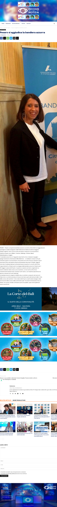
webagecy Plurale (29, 505)
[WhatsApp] (7, 38)
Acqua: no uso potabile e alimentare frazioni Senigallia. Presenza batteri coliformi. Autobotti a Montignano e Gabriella (18, 378)
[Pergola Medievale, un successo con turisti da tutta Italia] (24, 427)
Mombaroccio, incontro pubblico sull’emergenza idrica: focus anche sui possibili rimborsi (41, 435)
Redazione (3, 34)
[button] (54, 23)
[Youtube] (23, 394)
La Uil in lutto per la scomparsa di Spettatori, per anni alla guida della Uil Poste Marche (41, 417)
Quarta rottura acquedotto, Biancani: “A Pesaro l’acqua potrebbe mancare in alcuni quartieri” (7, 417)
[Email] (17, 38)
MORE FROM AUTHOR (19, 400)
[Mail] (16, 394)
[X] (4, 38)
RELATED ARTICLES (5, 400)
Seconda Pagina (7, 27)
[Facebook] (1, 38)
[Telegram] (11, 38)
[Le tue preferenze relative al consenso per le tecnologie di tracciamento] (1, 380)
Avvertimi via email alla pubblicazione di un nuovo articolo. (14, 473)
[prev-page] (1, 439)
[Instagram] (13, 394)
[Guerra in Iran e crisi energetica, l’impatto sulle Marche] (24, 409)
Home (1, 27)
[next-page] (3, 439)
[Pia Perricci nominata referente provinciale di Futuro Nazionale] (7, 427)
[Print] (14, 38)
